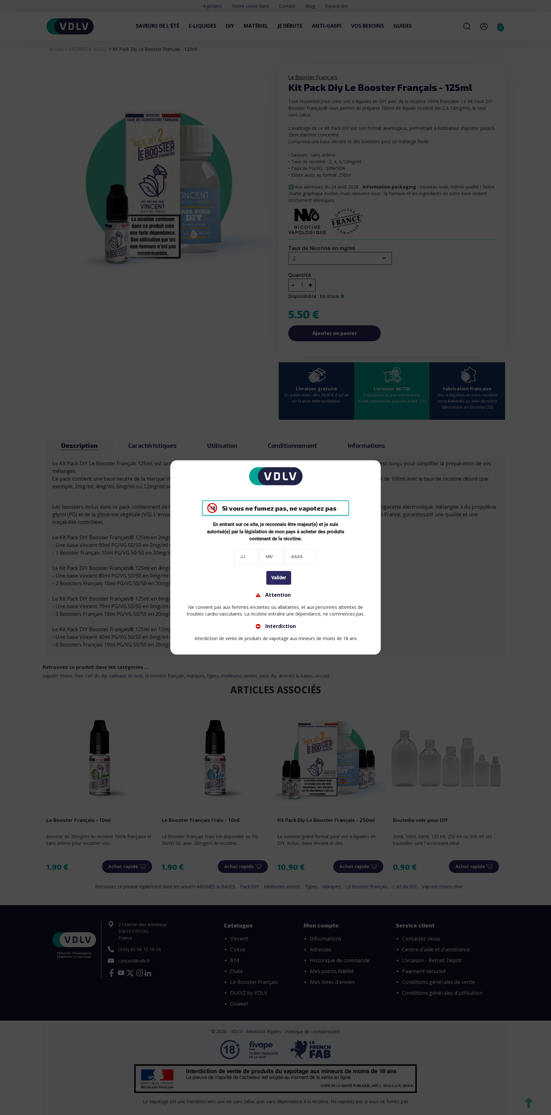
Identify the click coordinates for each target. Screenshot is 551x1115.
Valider (278, 577)
